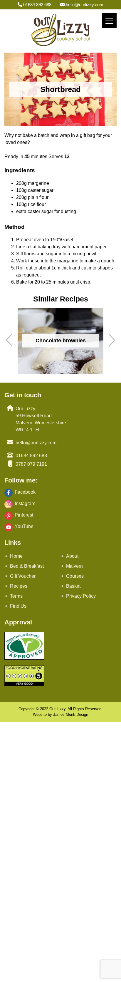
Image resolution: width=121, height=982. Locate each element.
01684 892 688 (36, 4)
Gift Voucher (23, 576)
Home (16, 556)
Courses (75, 576)
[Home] (60, 44)
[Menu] (109, 20)
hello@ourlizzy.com (84, 4)
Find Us (18, 606)
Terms (16, 596)
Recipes (18, 586)
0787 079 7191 (31, 464)
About (72, 556)
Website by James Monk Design (60, 714)
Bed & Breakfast (27, 566)
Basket (73, 586)
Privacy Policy (81, 596)
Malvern (74, 566)
